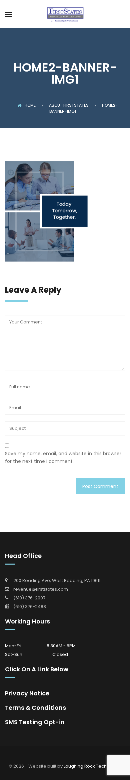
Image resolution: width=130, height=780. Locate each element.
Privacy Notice (27, 693)
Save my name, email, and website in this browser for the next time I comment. (63, 457)
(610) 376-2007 (29, 598)
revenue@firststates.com (40, 589)
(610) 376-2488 (29, 606)
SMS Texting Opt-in (35, 722)
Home (30, 105)
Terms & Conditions (35, 707)
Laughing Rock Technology (93, 766)
